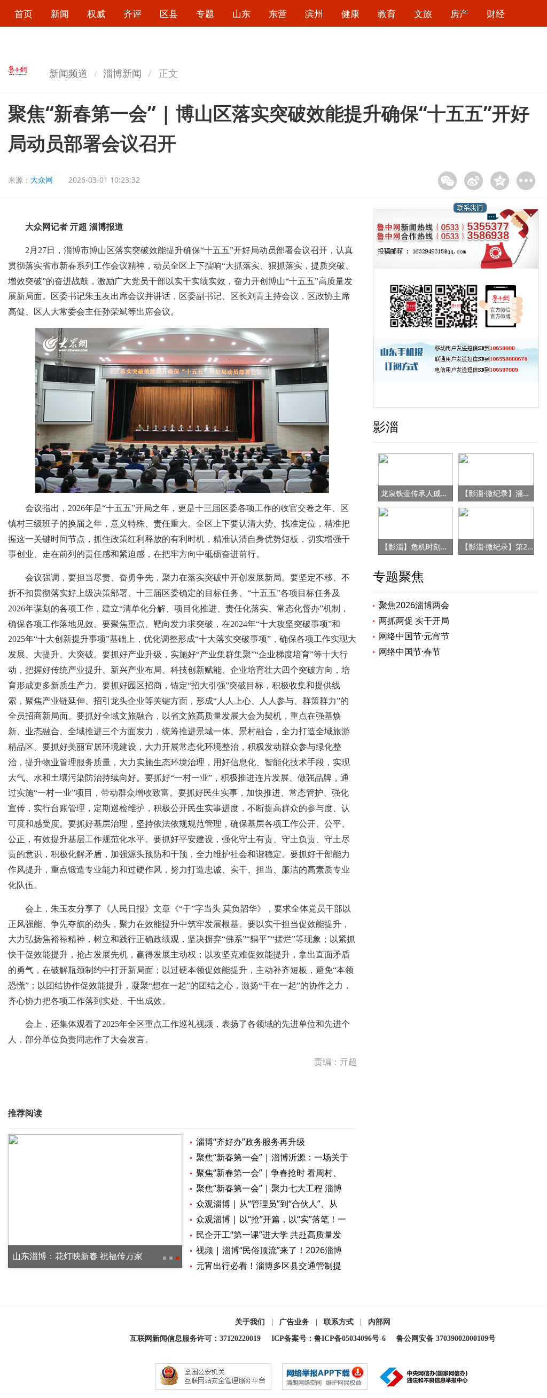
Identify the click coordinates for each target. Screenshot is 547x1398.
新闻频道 (68, 73)
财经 (496, 13)
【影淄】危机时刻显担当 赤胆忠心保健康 (449, 546)
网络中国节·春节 (410, 651)
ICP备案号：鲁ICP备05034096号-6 (328, 1338)
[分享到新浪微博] (473, 180)
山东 (241, 13)
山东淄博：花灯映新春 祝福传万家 (77, 1256)
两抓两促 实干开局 (414, 620)
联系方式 (339, 1322)
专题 (205, 13)
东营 (278, 13)
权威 (96, 13)
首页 (23, 13)
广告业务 (294, 1322)
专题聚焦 (398, 576)
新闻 (60, 13)
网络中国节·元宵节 (414, 636)
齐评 (132, 13)
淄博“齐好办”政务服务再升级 (250, 1142)
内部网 (379, 1322)
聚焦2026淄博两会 (414, 605)
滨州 (314, 13)
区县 (169, 13)
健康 (350, 13)
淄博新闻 (122, 73)
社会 (23, 41)
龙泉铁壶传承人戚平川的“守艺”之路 (439, 493)
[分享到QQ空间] (499, 180)
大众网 (41, 180)
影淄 (385, 426)
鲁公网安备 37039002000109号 (446, 1338)
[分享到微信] (447, 180)
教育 (387, 13)
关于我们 (250, 1322)
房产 (459, 13)
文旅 (423, 13)
